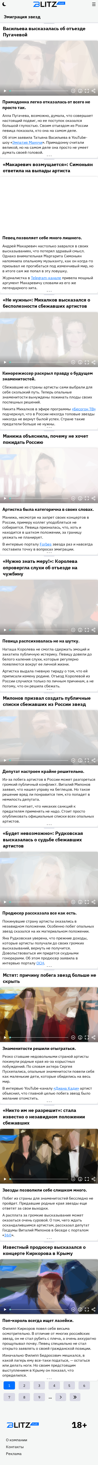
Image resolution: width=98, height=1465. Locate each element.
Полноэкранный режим (86, 91)
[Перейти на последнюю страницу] (75, 1397)
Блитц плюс (49, 4)
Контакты (15, 1446)
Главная (22, 1425)
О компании (16, 1439)
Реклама (14, 1453)
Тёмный (4, 4)
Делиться (93, 91)
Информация (80, 91)
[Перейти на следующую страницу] (60, 1397)
